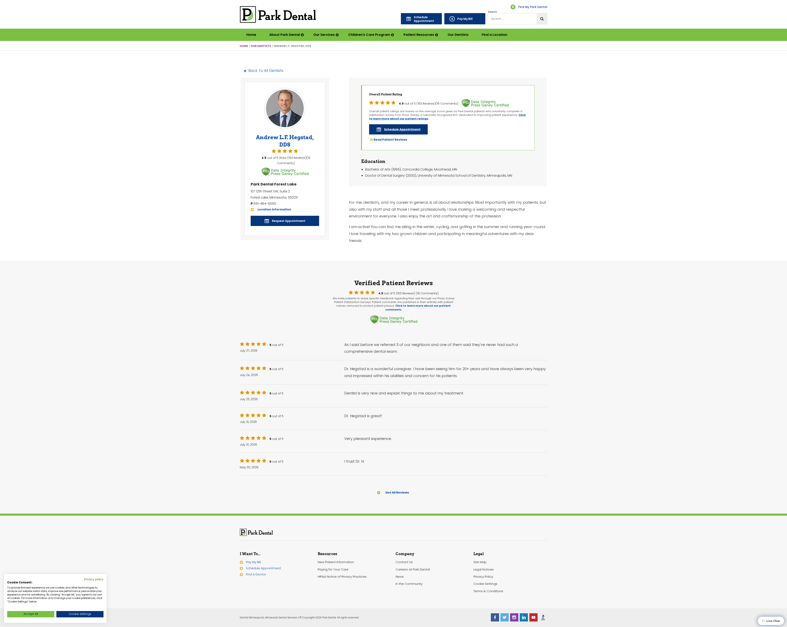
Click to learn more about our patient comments (418, 307)
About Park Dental (284, 34)
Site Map (480, 562)
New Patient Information (336, 562)
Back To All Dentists (265, 70)
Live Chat (772, 620)
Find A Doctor (256, 574)
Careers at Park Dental (413, 569)
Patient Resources (419, 34)
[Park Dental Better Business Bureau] (543, 617)
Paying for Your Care (333, 569)
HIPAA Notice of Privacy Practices (342, 576)
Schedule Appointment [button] (263, 568)
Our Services (324, 34)
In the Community (409, 584)
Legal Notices (483, 569)
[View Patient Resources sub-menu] (437, 35)
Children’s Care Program (369, 34)
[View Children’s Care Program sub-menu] (393, 35)
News (400, 576)
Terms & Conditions (488, 591)
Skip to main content (20, 4)
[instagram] (514, 617)
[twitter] (504, 617)
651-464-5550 (265, 203)
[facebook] (495, 617)
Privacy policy (93, 579)
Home (251, 34)
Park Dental (256, 532)
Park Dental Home (278, 14)
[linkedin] (524, 617)
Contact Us (404, 562)
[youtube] (533, 617)
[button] (421, 18)
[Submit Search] (542, 18)
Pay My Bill (253, 562)
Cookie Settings (485, 584)
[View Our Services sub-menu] (338, 35)
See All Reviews (397, 492)
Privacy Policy (483, 576)
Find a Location (494, 34)
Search (492, 12)
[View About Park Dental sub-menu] (303, 35)
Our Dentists (458, 34)
